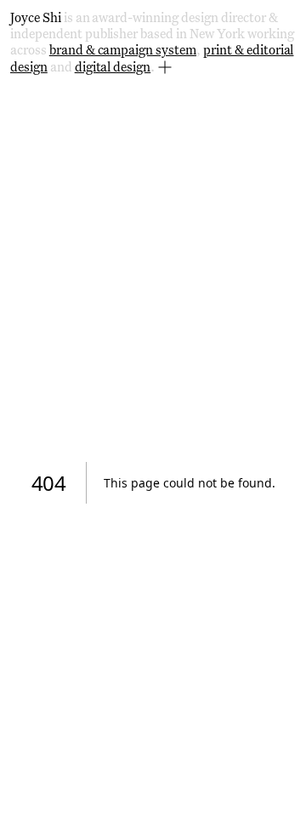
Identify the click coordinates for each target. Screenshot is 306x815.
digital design (113, 67)
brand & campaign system (122, 50)
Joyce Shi (35, 18)
